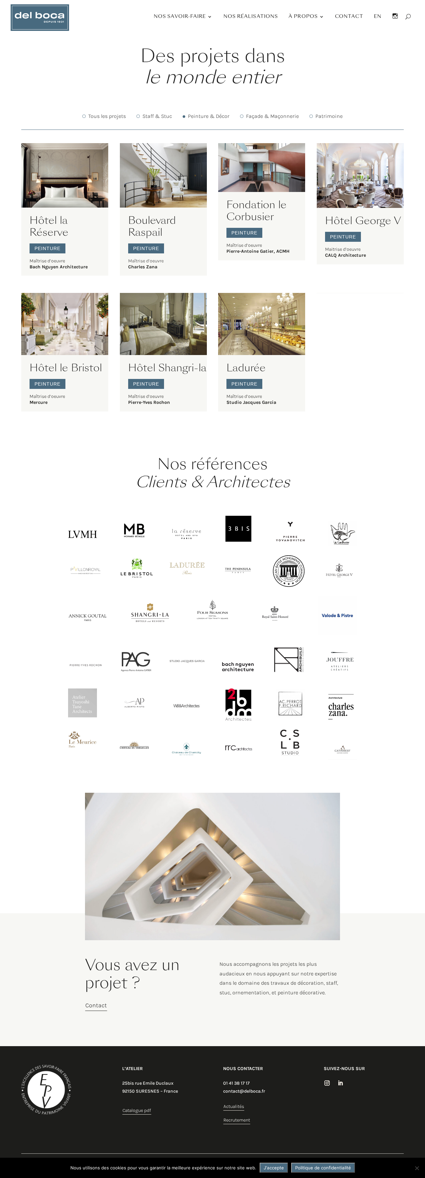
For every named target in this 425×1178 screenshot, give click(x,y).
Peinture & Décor (208, 116)
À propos (303, 16)
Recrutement (236, 1120)
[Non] (416, 1168)
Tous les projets (107, 116)
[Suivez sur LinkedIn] (340, 1083)
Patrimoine (329, 116)
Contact (349, 16)
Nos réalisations (250, 16)
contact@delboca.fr (244, 1091)
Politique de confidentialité (323, 1167)
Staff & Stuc (156, 116)
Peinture (47, 248)
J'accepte (274, 1167)
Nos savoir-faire (180, 16)
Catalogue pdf (137, 1110)
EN (378, 16)
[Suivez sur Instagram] (327, 1083)
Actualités (233, 1106)
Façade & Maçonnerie (272, 116)
